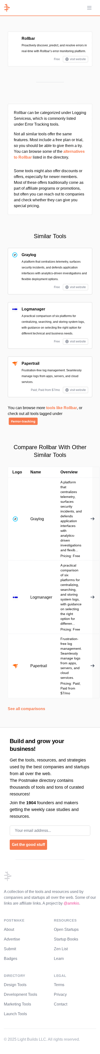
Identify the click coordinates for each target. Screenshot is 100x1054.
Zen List (61, 949)
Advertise (12, 939)
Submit (10, 949)
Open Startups (66, 929)
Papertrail (30, 363)
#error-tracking (23, 421)
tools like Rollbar (61, 408)
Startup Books (66, 939)
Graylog (29, 255)
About (9, 929)
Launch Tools (15, 1014)
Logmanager (33, 309)
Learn (59, 959)
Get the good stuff (28, 845)
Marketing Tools (17, 1004)
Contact (60, 1004)
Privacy (60, 994)
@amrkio (71, 903)
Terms (59, 985)
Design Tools (15, 985)
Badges (10, 959)
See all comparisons (26, 709)
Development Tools (20, 994)
